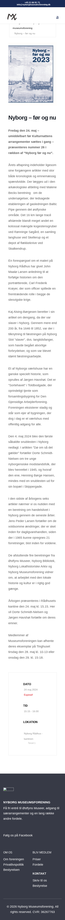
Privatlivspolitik (13, 864)
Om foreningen (13, 859)
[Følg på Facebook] (7, 830)
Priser (37, 859)
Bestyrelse (40, 885)
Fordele (38, 864)
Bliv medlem (42, 852)
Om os (7, 852)
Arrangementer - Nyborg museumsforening (26, 26)
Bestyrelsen (11, 869)
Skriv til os (40, 880)
